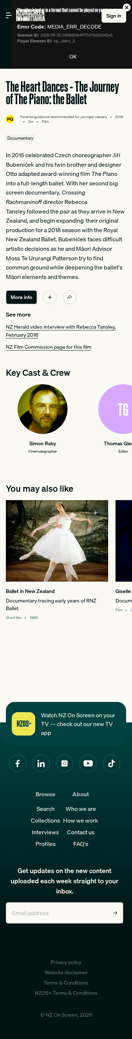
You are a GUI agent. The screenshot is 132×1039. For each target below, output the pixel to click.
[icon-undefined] (50, 297)
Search (46, 808)
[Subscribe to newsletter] (115, 912)
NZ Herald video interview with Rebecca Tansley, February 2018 (60, 331)
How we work (80, 820)
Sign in (113, 16)
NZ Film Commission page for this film (48, 347)
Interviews (45, 832)
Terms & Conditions (66, 982)
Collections (45, 820)
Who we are (81, 808)
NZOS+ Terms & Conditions (66, 993)
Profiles (46, 844)
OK (73, 57)
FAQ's (80, 844)
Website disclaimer (66, 972)
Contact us (81, 832)
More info (21, 297)
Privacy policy (66, 962)
